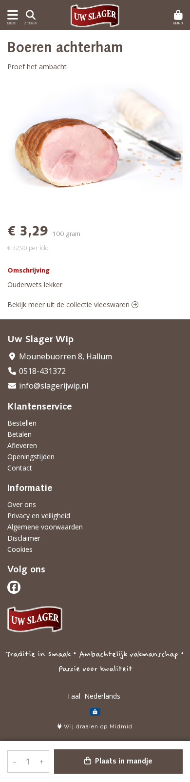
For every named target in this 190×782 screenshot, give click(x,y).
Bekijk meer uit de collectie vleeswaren (69, 304)
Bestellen (22, 423)
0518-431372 (41, 371)
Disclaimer (23, 538)
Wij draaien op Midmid (97, 726)
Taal (73, 696)
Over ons (21, 504)
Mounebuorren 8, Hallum (64, 356)
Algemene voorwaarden (45, 526)
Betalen (19, 434)
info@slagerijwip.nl (52, 385)
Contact (19, 467)
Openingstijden (31, 456)
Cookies (20, 549)
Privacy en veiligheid (38, 515)
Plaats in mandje (122, 761)
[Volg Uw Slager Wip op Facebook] (13, 587)
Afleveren (22, 445)
